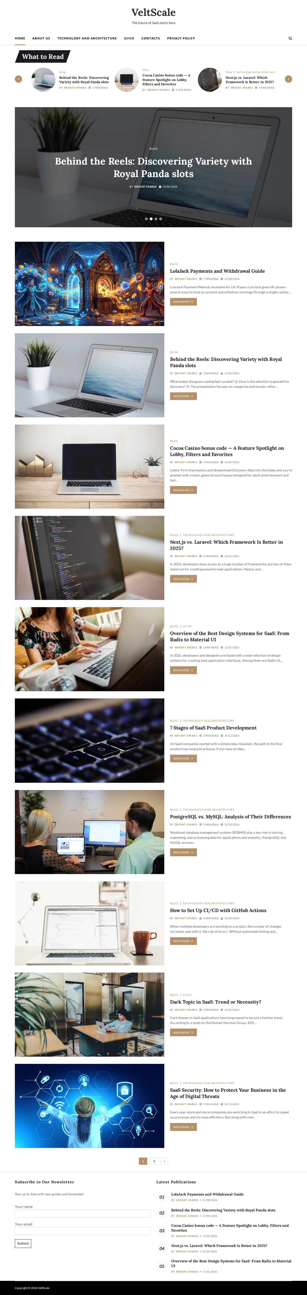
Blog (62, 69)
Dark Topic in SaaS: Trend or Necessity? (215, 1002)
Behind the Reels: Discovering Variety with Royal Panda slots (223, 1210)
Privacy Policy (181, 38)
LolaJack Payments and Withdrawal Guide (217, 271)
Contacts (151, 38)
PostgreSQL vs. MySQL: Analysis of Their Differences (230, 817)
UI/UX (129, 38)
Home (20, 38)
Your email (23, 1224)
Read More (181, 301)
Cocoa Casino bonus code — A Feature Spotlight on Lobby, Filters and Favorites (83, 79)
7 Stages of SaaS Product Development (213, 728)
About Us (41, 38)
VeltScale (153, 12)
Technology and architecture (87, 38)
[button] (288, 79)
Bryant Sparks (75, 89)
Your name (24, 1206)
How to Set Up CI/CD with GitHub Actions (218, 910)
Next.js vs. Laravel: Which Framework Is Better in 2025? (166, 79)
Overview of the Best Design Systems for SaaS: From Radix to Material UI (250, 79)
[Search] (290, 38)
